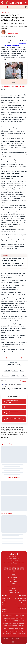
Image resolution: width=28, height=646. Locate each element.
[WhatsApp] (21, 568)
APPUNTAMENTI (16, 7)
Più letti (4, 611)
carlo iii (23, 375)
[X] (7, 568)
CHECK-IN (14, 584)
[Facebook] (5, 568)
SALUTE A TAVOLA (14, 590)
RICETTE (14, 588)
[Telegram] (15, 568)
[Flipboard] (23, 568)
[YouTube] (18, 568)
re (18, 375)
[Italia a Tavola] (14, 2)
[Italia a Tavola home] (14, 554)
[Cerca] (25, 7)
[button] (26, 2)
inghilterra (5, 375)
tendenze (15, 370)
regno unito (7, 373)
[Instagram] (13, 568)
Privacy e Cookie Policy (20, 598)
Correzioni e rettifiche (20, 605)
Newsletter (4, 605)
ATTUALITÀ (4, 7)
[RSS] (14, 571)
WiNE (10, 7)
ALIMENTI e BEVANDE (14, 592)
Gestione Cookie (22, 600)
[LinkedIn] (10, 568)
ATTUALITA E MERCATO (13, 384)
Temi (3, 600)
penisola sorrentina (18, 373)
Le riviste (4, 602)
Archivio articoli (6, 598)
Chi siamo (4, 607)
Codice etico (23, 602)
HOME (3, 384)
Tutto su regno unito (14, 364)
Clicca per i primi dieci (14, 477)
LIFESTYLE (7, 370)
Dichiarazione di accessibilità (22, 607)
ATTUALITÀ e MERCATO (14, 577)
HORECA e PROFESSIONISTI (14, 586)
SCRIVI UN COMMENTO (14, 358)
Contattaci (4, 609)
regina (13, 375)
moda (21, 370)
